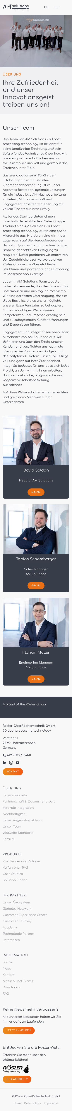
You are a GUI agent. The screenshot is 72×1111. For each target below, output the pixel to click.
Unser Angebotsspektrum (22, 820)
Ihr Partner (14, 895)
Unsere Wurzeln (15, 795)
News (7, 968)
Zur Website (16, 1079)
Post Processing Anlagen (22, 861)
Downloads (11, 987)
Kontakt (13, 771)
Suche (8, 962)
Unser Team (12, 826)
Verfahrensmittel (15, 867)
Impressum (51, 1103)
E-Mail (36, 492)
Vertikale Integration (18, 807)
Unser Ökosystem (16, 902)
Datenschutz (32, 1103)
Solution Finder (15, 880)
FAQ (6, 993)
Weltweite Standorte (18, 833)
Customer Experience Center (25, 915)
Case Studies (13, 874)
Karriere (9, 839)
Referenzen (11, 940)
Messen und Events (18, 981)
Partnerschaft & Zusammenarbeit (29, 801)
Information (15, 955)
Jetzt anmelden (19, 1030)
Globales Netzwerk (17, 908)
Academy (10, 927)
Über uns (12, 788)
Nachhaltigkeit (14, 814)
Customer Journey (17, 921)
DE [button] (46, 7)
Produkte (12, 854)
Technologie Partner (18, 933)
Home (17, 1103)
